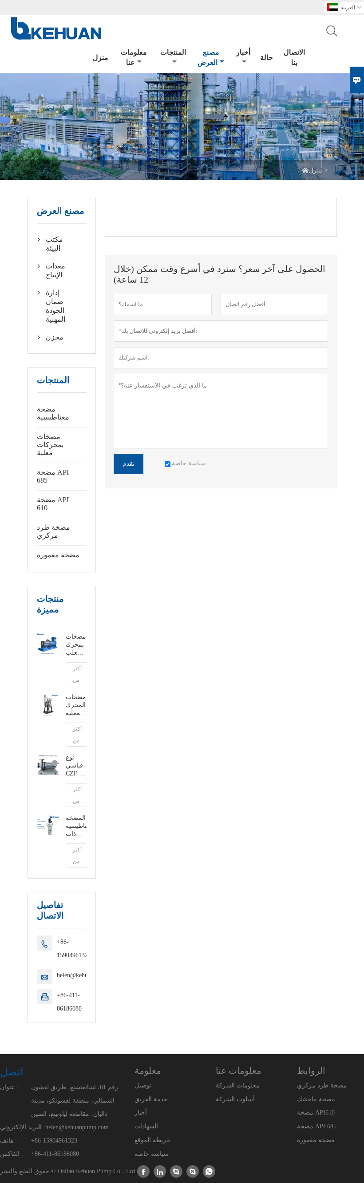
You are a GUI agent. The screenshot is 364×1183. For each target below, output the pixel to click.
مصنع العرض (208, 57)
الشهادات (146, 1126)
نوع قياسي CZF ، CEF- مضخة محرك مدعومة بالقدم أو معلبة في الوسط (76, 766)
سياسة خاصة (152, 1154)
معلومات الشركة (238, 1085)
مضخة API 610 (53, 504)
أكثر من (77, 674)
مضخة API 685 (53, 476)
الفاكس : (11, 1154)
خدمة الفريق (151, 1099)
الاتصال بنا (294, 57)
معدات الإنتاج (55, 270)
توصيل (143, 1085)
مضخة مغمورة (58, 555)
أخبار (243, 52)
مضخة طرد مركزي (53, 531)
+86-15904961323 (74, 949)
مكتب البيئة (54, 244)
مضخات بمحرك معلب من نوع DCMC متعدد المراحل (76, 645)
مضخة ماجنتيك (316, 1099)
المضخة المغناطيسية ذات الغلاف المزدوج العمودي (76, 826)
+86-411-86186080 (69, 1002)
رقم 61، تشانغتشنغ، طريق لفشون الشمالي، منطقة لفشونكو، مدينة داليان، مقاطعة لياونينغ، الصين (74, 1100)
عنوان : (9, 1087)
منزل (100, 57)
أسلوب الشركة (235, 1099)
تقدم (129, 463)
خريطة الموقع (152, 1140)
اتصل (12, 1072)
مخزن (54, 337)
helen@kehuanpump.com (77, 1127)
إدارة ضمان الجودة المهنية (55, 306)
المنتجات (173, 52)
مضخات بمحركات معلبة (50, 444)
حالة (266, 57)
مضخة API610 (316, 1112)
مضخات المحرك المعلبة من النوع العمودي (76, 705)
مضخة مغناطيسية (53, 413)
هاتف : (8, 1140)
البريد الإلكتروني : (22, 1127)
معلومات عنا (134, 57)
